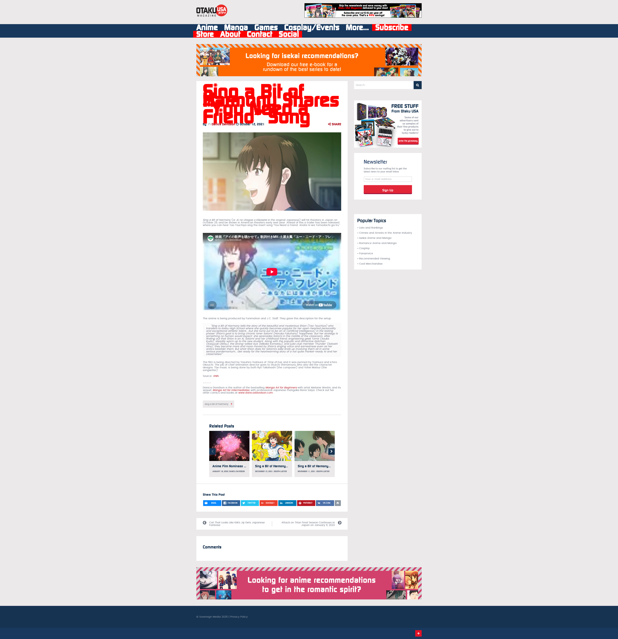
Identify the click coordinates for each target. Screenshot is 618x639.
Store (205, 34)
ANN (216, 376)
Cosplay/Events (311, 27)
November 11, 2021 (306, 471)
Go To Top (418, 633)
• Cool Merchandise (370, 263)
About (230, 34)
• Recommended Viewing (373, 258)
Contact (259, 34)
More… (357, 27)
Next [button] (331, 451)
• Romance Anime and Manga (377, 243)
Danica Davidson (223, 124)
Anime (207, 27)
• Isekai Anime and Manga (374, 238)
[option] (229, 454)
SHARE (336, 124)
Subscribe (391, 27)
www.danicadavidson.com (255, 392)
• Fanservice (365, 253)
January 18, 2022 (220, 471)
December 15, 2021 (264, 471)
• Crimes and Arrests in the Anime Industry (384, 233)
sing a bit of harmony (218, 404)
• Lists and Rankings (370, 227)
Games (266, 27)
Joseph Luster (280, 471)
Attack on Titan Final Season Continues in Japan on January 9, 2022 (308, 523)
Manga (236, 27)
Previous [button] (212, 451)
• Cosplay (363, 248)
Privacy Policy (239, 617)
